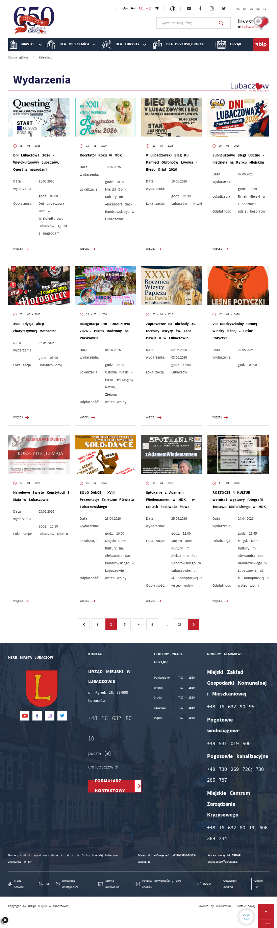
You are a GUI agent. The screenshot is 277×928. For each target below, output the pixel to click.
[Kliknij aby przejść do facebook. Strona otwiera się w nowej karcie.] (200, 9)
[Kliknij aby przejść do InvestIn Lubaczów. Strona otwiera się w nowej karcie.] (253, 23)
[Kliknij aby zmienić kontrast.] (172, 8)
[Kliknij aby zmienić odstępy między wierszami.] (141, 9)
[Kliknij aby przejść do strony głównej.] (34, 22)
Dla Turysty (128, 44)
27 (179, 624)
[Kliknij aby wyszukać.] (221, 23)
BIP (30, 862)
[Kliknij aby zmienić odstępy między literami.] (133, 9)
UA (257, 9)
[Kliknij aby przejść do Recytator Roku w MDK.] (105, 117)
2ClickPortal (223, 906)
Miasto (27, 44)
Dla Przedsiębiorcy (185, 44)
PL (238, 9)
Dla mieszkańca (74, 44)
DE (251, 9)
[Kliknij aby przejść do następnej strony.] (193, 624)
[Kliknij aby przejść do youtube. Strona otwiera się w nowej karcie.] (189, 9)
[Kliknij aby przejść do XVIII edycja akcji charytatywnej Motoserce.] (39, 285)
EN (244, 9)
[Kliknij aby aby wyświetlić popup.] (246, 917)
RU (264, 9)
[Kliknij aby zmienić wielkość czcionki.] (125, 9)
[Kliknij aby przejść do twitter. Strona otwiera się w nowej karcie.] (223, 9)
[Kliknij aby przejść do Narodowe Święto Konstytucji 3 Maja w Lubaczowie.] (39, 454)
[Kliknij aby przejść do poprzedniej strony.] (83, 624)
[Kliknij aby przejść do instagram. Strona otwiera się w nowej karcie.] (212, 9)
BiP (261, 44)
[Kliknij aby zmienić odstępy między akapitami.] (157, 9)
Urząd (235, 44)
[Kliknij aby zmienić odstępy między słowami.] (149, 9)
